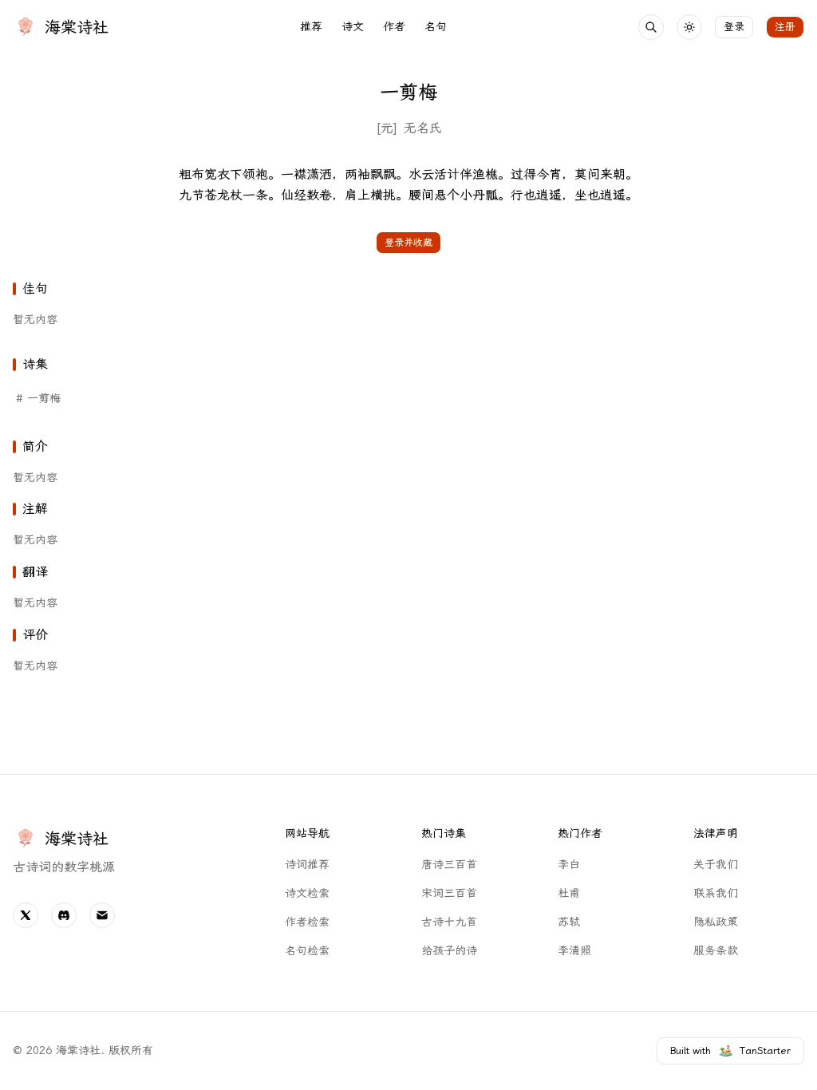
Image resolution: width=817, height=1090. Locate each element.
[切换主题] (689, 27)
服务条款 (715, 951)
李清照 (574, 951)
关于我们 (715, 864)
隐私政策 (715, 922)
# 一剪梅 (38, 398)
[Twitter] (25, 915)
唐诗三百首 (449, 864)
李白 (569, 864)
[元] (386, 128)
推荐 (311, 27)
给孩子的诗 (449, 951)
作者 (394, 27)
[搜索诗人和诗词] (651, 27)
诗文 (352, 27)
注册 (785, 27)
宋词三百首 (449, 893)
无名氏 (423, 128)
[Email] (102, 915)
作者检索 (307, 922)
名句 (435, 27)
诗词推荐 (307, 864)
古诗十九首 (449, 922)
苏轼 (569, 922)
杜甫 (569, 893)
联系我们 (715, 893)
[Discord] (64, 915)
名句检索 (307, 951)
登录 (734, 27)
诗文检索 (307, 893)
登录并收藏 (408, 242)
